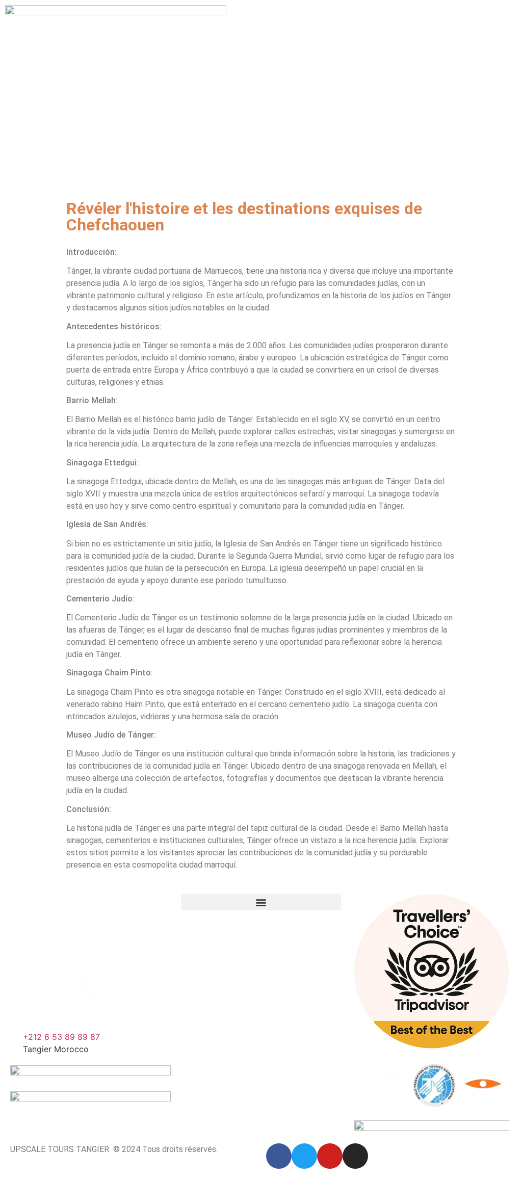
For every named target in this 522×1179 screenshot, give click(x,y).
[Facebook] (279, 1156)
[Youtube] (330, 1156)
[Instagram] (355, 1156)
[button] (261, 902)
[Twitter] (304, 1156)
